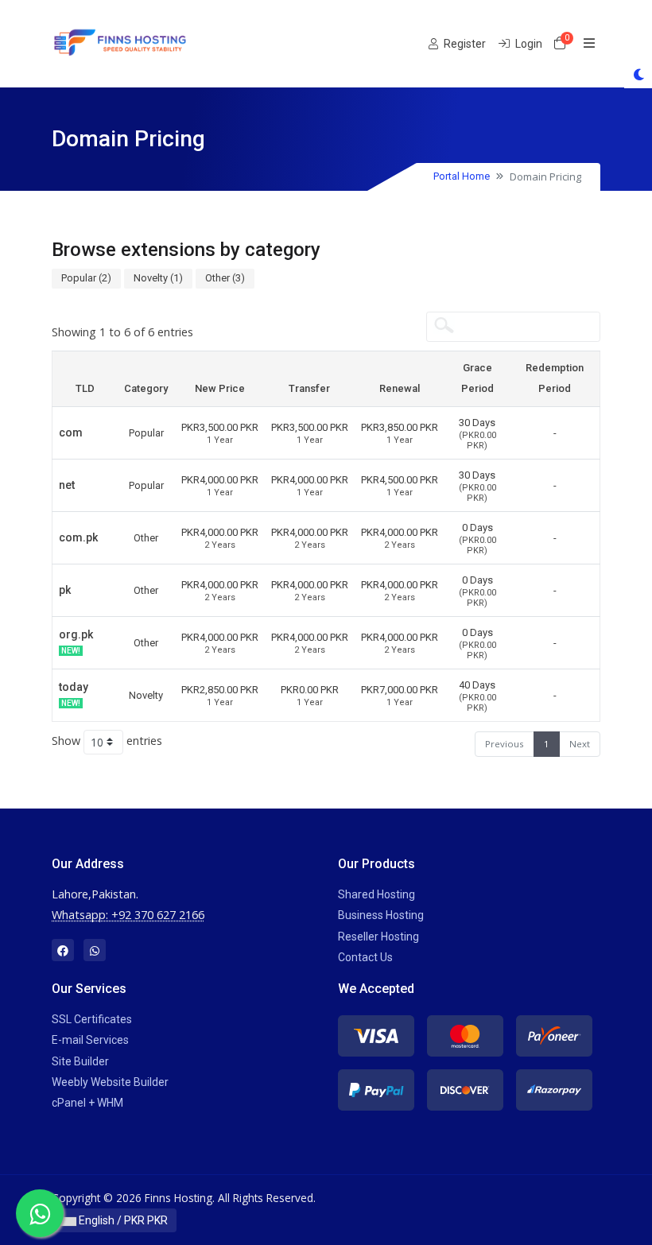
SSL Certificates (92, 1019)
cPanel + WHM (87, 1102)
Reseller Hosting (378, 936)
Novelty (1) (158, 278)
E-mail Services (90, 1040)
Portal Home (461, 176)
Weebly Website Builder (110, 1082)
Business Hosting (381, 915)
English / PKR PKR (122, 1220)
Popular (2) (86, 278)
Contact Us (365, 957)
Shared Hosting (376, 894)
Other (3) (225, 278)
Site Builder (80, 1061)
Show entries (107, 740)
